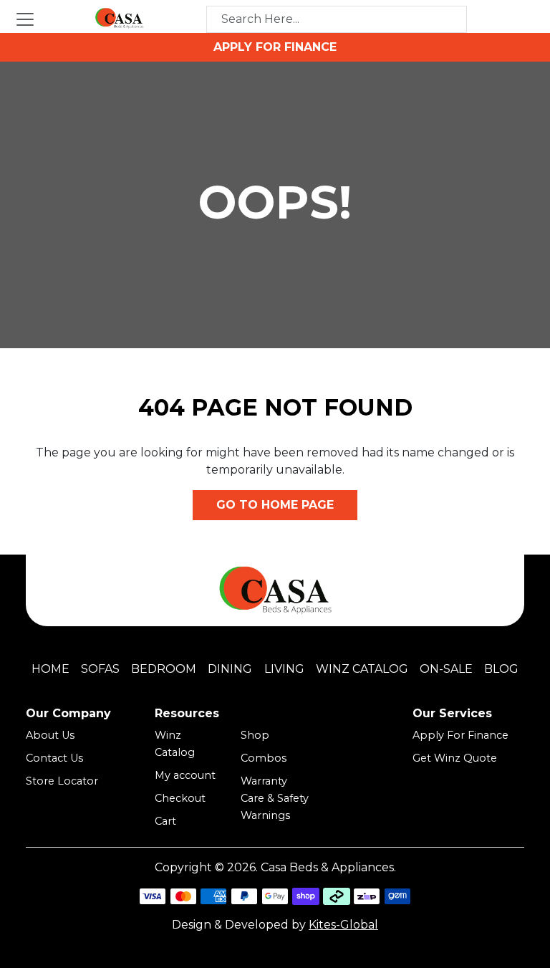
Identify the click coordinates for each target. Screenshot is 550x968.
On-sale (446, 669)
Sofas (100, 669)
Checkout (180, 798)
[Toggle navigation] (25, 19)
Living (284, 669)
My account (185, 775)
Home (50, 669)
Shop (255, 735)
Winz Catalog (362, 669)
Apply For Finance (460, 735)
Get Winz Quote (454, 758)
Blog (501, 669)
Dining (230, 669)
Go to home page (275, 505)
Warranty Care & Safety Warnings (275, 798)
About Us (50, 735)
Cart (165, 821)
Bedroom (163, 669)
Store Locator (62, 781)
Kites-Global (343, 924)
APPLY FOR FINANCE (275, 47)
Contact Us (54, 758)
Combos (263, 758)
